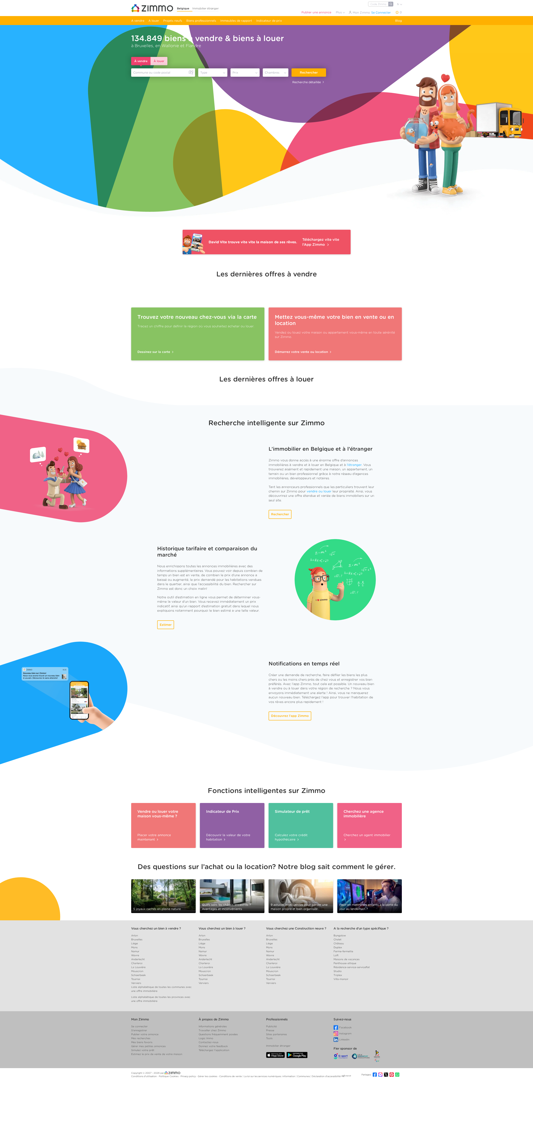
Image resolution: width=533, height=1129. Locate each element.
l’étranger (354, 465)
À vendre (140, 61)
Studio (338, 971)
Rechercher (309, 72)
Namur (135, 951)
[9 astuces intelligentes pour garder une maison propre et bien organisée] (301, 894)
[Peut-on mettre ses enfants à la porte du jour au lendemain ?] (369, 896)
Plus (339, 12)
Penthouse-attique (345, 963)
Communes (303, 1076)
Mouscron (137, 971)
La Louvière (138, 967)
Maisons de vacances (347, 959)
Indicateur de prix (269, 20)
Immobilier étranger (205, 8)
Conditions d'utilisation (144, 1076)
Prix (235, 72)
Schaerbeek (138, 975)
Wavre (135, 955)
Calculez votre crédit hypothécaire (291, 837)
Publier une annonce (316, 12)
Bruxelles (136, 939)
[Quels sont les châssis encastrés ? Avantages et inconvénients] (232, 896)
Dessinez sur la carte (154, 352)
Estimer (166, 625)
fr (398, 4)
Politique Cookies (169, 1076)
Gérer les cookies (208, 1076)
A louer (153, 20)
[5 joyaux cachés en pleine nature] (163, 894)
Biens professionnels (201, 20)
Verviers (136, 983)
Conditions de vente (231, 1076)
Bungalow (340, 935)
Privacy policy (188, 1076)
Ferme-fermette (343, 951)
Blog (398, 20)
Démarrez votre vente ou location (302, 352)
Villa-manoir (341, 979)
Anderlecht (138, 959)
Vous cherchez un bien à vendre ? (156, 928)
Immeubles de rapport (236, 20)
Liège (134, 943)
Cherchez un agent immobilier (367, 835)
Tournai (135, 979)
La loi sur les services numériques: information (270, 1076)
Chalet (337, 939)
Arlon (134, 935)
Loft (336, 955)
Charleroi (136, 963)
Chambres (272, 72)
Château (339, 943)
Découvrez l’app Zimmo (290, 716)
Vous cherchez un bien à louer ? (222, 928)
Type (203, 72)
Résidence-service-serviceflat (352, 967)
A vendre (137, 20)
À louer (159, 61)
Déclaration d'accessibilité (326, 1076)
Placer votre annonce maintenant (154, 837)
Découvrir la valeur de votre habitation (228, 837)
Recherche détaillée (306, 82)
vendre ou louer (319, 491)
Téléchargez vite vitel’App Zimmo (320, 242)
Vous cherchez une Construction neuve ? (296, 928)
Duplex (338, 947)
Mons (134, 947)
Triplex (338, 975)
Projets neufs (172, 20)
